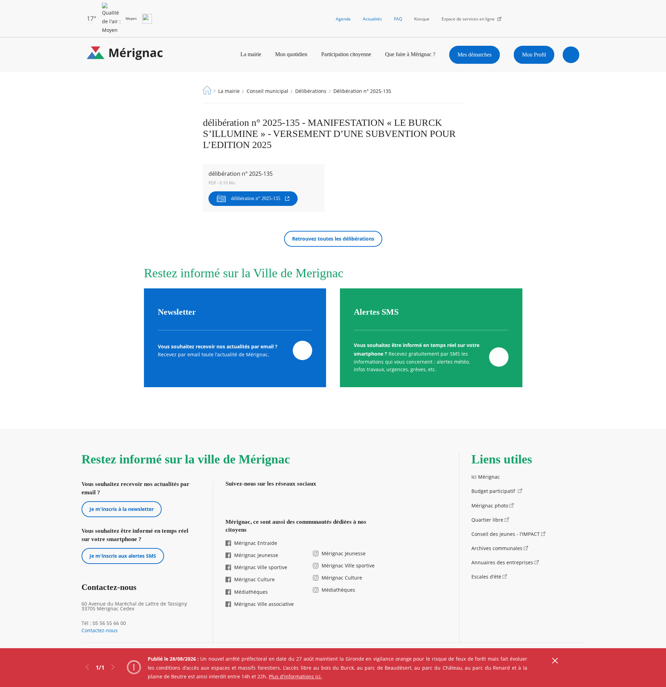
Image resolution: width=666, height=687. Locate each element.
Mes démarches (475, 55)
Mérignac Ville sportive (260, 567)
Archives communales (496, 548)
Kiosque (421, 19)
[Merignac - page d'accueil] (125, 54)
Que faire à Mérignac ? (410, 54)
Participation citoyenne (346, 54)
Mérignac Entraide (255, 543)
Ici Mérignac (485, 476)
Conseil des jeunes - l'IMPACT (505, 534)
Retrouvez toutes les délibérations (333, 238)
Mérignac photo (489, 505)
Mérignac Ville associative (264, 604)
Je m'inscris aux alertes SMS (122, 556)
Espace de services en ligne (468, 19)
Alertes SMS (376, 312)
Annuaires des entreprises (502, 562)
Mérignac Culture (254, 579)
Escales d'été (486, 576)
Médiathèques (251, 592)
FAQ (398, 19)
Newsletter (177, 312)
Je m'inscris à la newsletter (121, 509)
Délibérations (310, 91)
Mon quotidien (291, 54)
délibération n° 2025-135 (255, 198)
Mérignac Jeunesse (256, 555)
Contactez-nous (100, 630)
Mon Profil (534, 55)
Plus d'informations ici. (295, 676)
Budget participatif (493, 491)
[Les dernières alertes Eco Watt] (147, 19)
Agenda (343, 19)
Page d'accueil (207, 90)
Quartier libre (487, 519)
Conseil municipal (267, 91)
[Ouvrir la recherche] (571, 54)
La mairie (250, 54)
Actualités (372, 19)
